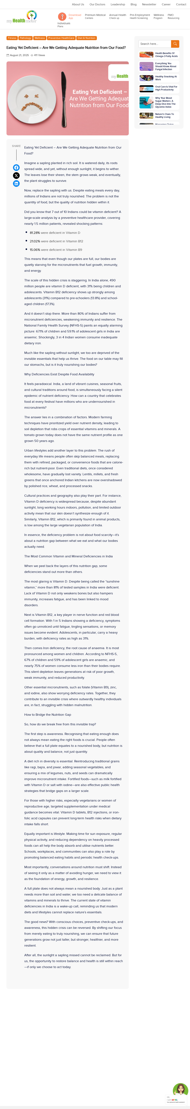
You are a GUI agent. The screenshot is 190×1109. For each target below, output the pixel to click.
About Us (78, 4)
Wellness (159, 17)
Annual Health (117, 17)
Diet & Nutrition (86, 38)
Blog (134, 4)
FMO (173, 17)
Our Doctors (97, 4)
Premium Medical (95, 17)
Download (75, 17)
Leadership (118, 4)
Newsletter (149, 4)
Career (166, 4)
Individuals (64, 25)
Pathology (25, 38)
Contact (181, 4)
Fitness (12, 38)
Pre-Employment (140, 17)
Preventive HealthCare (61, 38)
